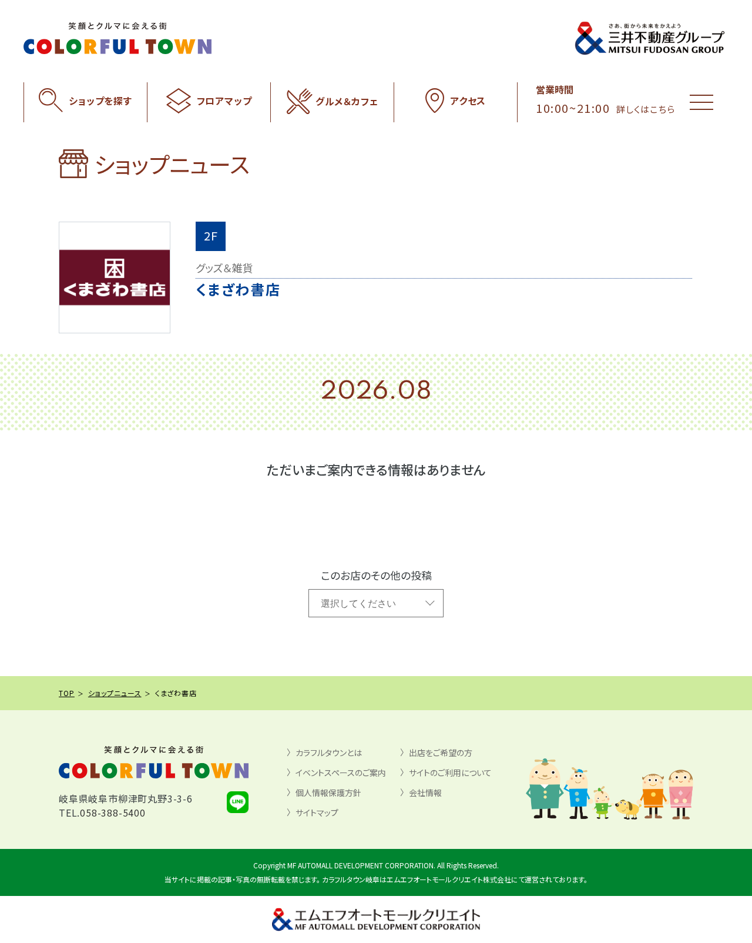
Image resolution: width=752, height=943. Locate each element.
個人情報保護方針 (328, 792)
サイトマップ (317, 812)
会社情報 (425, 792)
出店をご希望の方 (440, 752)
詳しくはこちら (645, 109)
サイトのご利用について (450, 772)
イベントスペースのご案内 (341, 772)
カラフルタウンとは (329, 752)
